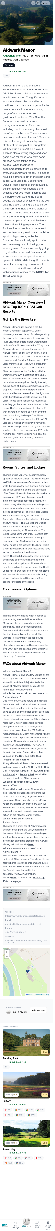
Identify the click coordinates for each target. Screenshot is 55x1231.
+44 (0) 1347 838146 (15, 932)
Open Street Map (42, 994)
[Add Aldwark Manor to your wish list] (38, 3)
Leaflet (30, 994)
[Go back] (3, 3)
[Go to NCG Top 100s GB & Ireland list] (26, 1222)
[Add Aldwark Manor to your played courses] (33, 3)
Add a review (38, 1010)
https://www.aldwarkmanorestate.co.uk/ (25, 916)
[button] (27, 971)
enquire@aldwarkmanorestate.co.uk (23, 924)
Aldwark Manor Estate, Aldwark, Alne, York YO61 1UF (26, 942)
